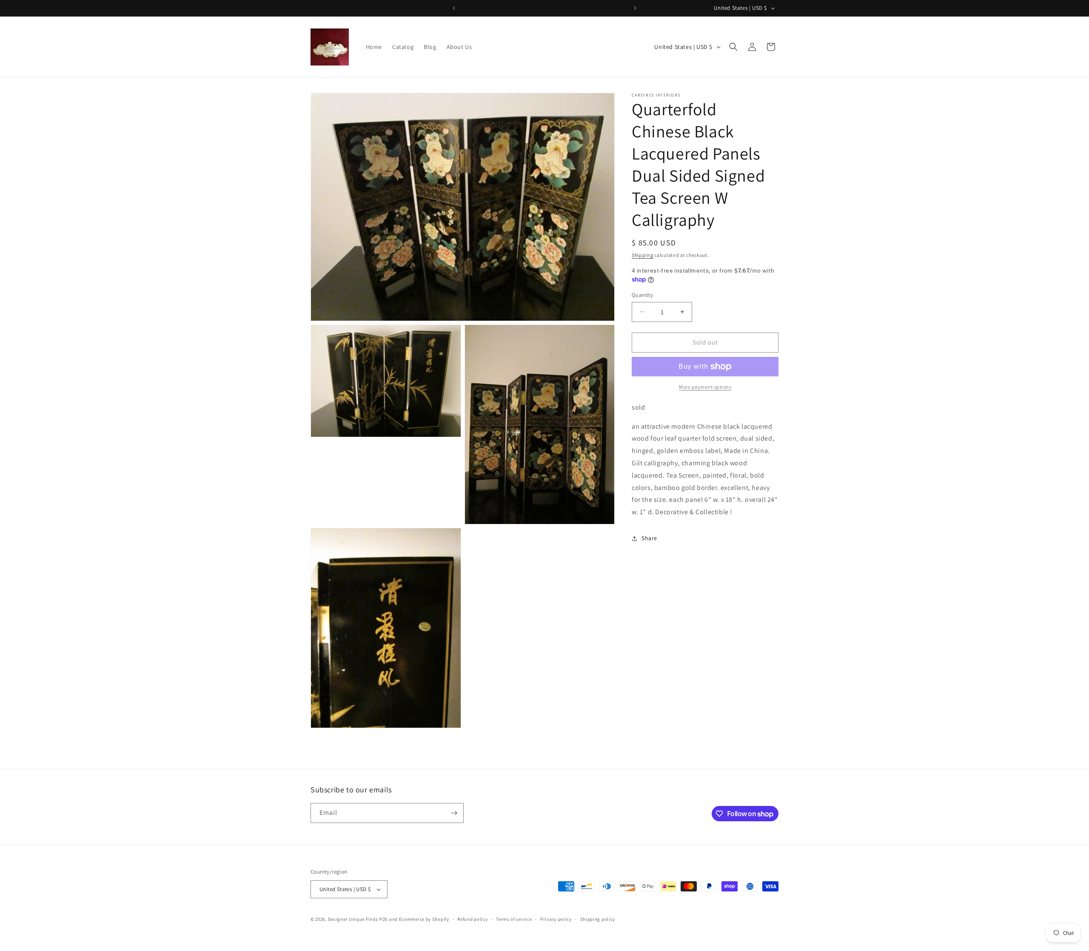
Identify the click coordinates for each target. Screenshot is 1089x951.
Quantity (642, 295)
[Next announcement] (635, 8)
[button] (733, 46)
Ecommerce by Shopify (424, 919)
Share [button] (649, 538)
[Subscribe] (454, 813)
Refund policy (472, 919)
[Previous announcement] (454, 8)
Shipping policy (598, 919)
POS (383, 919)
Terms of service (514, 919)
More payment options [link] (705, 387)
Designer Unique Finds (353, 919)
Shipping (642, 255)
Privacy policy (556, 919)
